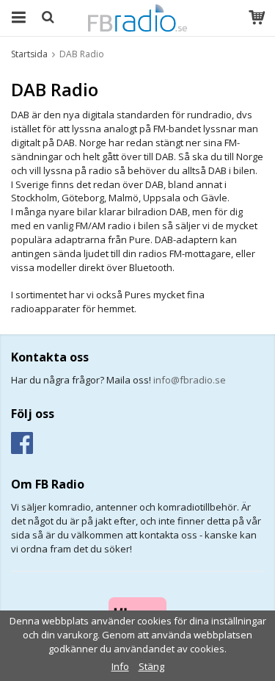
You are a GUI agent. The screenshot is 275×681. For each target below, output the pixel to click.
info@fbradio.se (189, 379)
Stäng (151, 666)
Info (120, 666)
